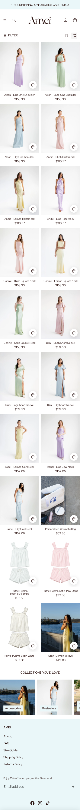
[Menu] (5, 20)
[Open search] (14, 20)
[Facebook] (32, 803)
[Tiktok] (47, 803)
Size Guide (10, 750)
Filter (13, 35)
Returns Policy (12, 764)
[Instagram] (40, 803)
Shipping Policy (13, 757)
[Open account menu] (65, 20)
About (7, 736)
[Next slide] (72, 697)
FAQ (6, 743)
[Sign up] (73, 786)
